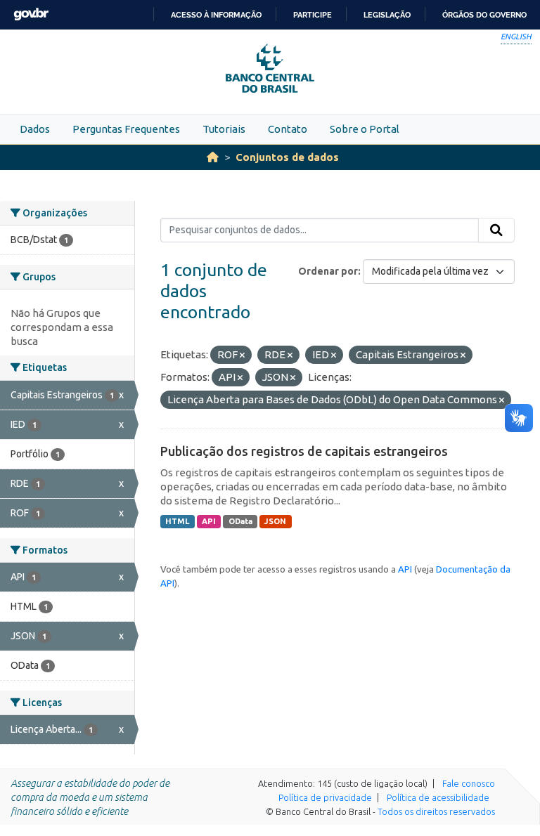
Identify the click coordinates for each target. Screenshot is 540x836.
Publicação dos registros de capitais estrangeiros (304, 451)
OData (240, 521)
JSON (275, 521)
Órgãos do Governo (484, 15)
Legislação (387, 15)
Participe (312, 15)
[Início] (213, 157)
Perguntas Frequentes (126, 129)
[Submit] (496, 230)
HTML (177, 521)
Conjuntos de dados (287, 157)
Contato (287, 129)
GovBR (31, 14)
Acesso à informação (216, 15)
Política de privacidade (325, 797)
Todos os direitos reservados (436, 811)
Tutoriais (223, 129)
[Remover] (242, 355)
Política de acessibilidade (438, 797)
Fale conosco (468, 783)
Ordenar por (328, 271)
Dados (35, 129)
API (209, 521)
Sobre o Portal (364, 129)
